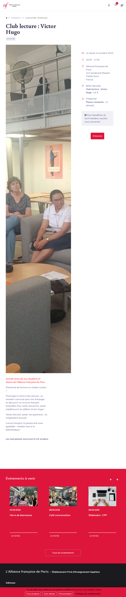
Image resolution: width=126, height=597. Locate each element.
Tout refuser (49, 593)
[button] (97, 136)
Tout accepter (32, 593)
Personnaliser (65, 593)
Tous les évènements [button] (63, 552)
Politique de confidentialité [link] (88, 593)
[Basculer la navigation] (122, 6)
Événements (16, 18)
